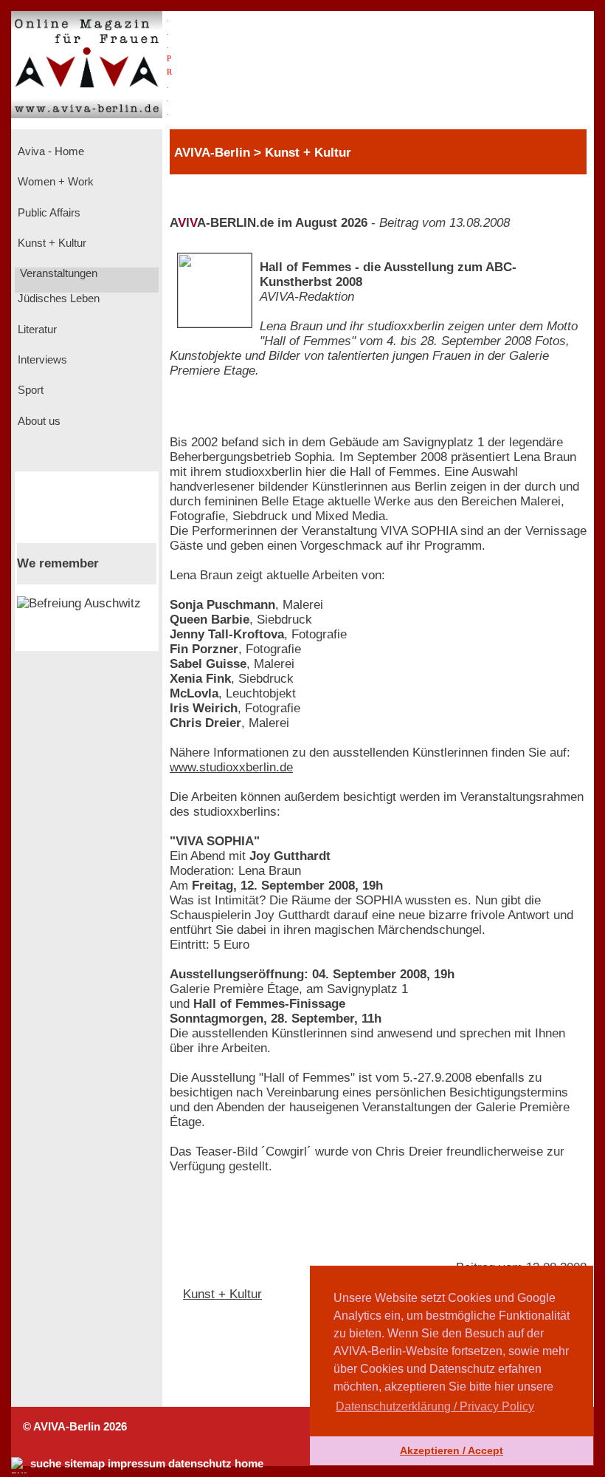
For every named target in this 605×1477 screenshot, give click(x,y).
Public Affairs (47, 213)
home (249, 1464)
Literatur (36, 329)
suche (45, 1464)
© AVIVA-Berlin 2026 (75, 1427)
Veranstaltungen (57, 273)
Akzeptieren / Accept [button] (451, 1450)
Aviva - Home (49, 151)
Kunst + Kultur (50, 243)
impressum (136, 1464)
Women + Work (54, 182)
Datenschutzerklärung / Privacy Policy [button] (435, 1406)
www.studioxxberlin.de (231, 767)
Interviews (41, 360)
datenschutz (200, 1464)
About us (37, 421)
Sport (29, 390)
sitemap (84, 1464)
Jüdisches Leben (57, 298)
